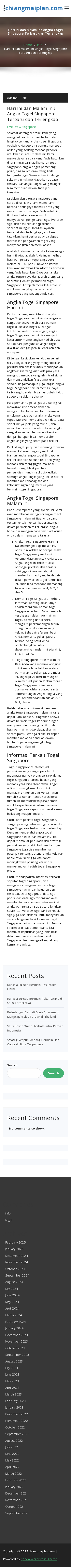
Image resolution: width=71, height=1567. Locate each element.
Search (12, 1065)
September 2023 (17, 1355)
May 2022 (12, 1460)
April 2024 (12, 1308)
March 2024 (13, 1315)
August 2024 (14, 1282)
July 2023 (11, 1368)
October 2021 (15, 1507)
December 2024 (16, 1256)
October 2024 (15, 1269)
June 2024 (12, 1295)
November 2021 (16, 1500)
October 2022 (15, 1427)
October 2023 (15, 1348)
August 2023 (14, 1361)
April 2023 (12, 1388)
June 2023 (12, 1374)
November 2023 (16, 1341)
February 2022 (15, 1480)
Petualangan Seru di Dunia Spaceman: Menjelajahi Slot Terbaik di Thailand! (33, 1014)
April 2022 (12, 1467)
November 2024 (16, 1262)
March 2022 (13, 1474)
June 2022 (12, 1454)
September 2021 (17, 1513)
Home (27, 45)
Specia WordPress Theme (39, 1559)
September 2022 (17, 1434)
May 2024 (12, 1302)
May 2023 (12, 1381)
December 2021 (16, 1493)
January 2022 (14, 1487)
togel (8, 1220)
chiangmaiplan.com (34, 8)
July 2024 (11, 1289)
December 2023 (16, 1335)
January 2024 (14, 1328)
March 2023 (13, 1394)
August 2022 (14, 1441)
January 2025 (14, 1249)
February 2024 (15, 1322)
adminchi (12, 97)
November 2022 (16, 1421)
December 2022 (16, 1414)
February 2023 (15, 1401)
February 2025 (15, 1242)
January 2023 (14, 1407)
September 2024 (17, 1275)
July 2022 (11, 1447)
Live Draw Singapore (21, 127)
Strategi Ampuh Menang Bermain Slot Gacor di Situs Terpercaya (33, 1042)
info (39, 45)
